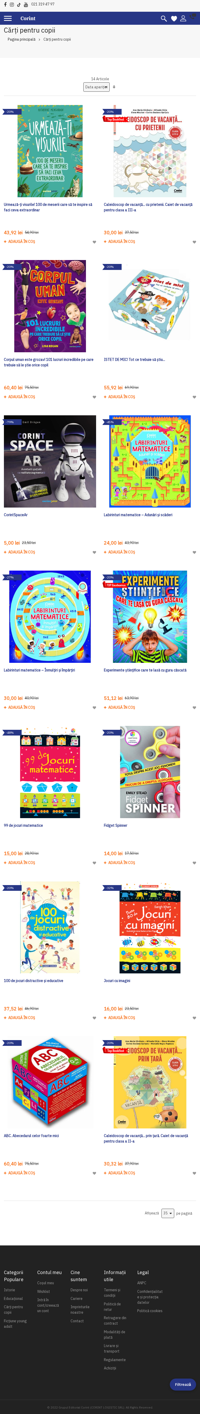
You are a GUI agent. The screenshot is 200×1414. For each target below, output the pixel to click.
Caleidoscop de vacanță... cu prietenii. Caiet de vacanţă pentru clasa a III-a (148, 207)
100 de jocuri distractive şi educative (33, 980)
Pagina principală (21, 39)
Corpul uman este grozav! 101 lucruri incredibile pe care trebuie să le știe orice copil (48, 362)
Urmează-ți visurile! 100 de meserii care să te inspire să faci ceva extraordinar (48, 207)
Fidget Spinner (115, 825)
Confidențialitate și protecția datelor (150, 1297)
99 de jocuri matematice (23, 825)
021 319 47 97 (42, 4)
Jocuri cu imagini (117, 980)
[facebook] (6, 4)
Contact (77, 1321)
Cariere (77, 1298)
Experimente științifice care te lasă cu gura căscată (145, 670)
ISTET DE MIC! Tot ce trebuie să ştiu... (134, 359)
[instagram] (13, 4)
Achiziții (110, 1368)
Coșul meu (45, 1283)
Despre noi (79, 1290)
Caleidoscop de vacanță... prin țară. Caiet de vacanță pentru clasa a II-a (146, 1138)
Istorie (9, 1290)
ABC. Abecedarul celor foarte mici (31, 1135)
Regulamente (115, 1359)
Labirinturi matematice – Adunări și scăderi (138, 515)
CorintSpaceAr (16, 515)
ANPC (141, 1283)
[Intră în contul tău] (183, 18)
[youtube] (27, 4)
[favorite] (174, 18)
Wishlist (43, 1291)
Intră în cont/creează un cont (48, 1305)
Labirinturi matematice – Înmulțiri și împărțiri (39, 670)
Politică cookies (149, 1310)
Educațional (13, 1298)
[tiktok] (20, 4)
